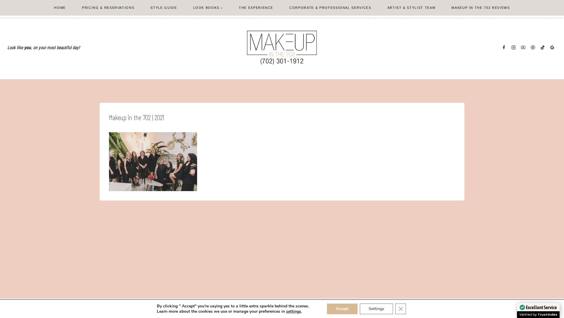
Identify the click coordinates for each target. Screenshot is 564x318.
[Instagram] (513, 47)
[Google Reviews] (552, 47)
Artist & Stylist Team (411, 7)
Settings (376, 309)
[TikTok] (542, 47)
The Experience (256, 7)
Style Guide (163, 7)
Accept (342, 309)
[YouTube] (523, 47)
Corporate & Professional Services (330, 7)
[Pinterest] (533, 47)
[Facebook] (504, 47)
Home (60, 7)
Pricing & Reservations (108, 7)
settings (293, 311)
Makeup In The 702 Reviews (480, 7)
